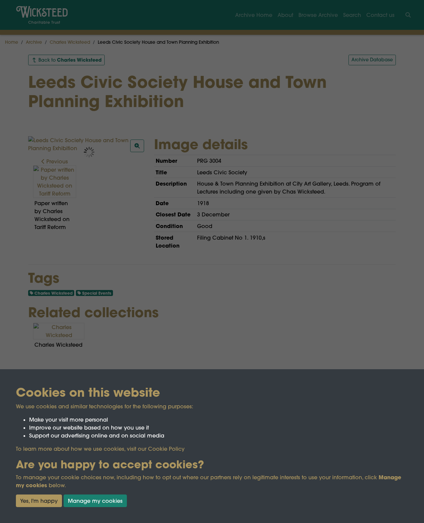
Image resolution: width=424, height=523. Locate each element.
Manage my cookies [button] (95, 500)
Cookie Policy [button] (166, 448)
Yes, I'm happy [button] (39, 500)
